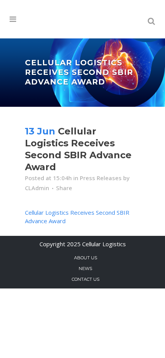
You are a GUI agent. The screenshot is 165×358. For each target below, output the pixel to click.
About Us (85, 257)
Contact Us (85, 279)
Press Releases (101, 178)
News (85, 268)
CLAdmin (37, 188)
